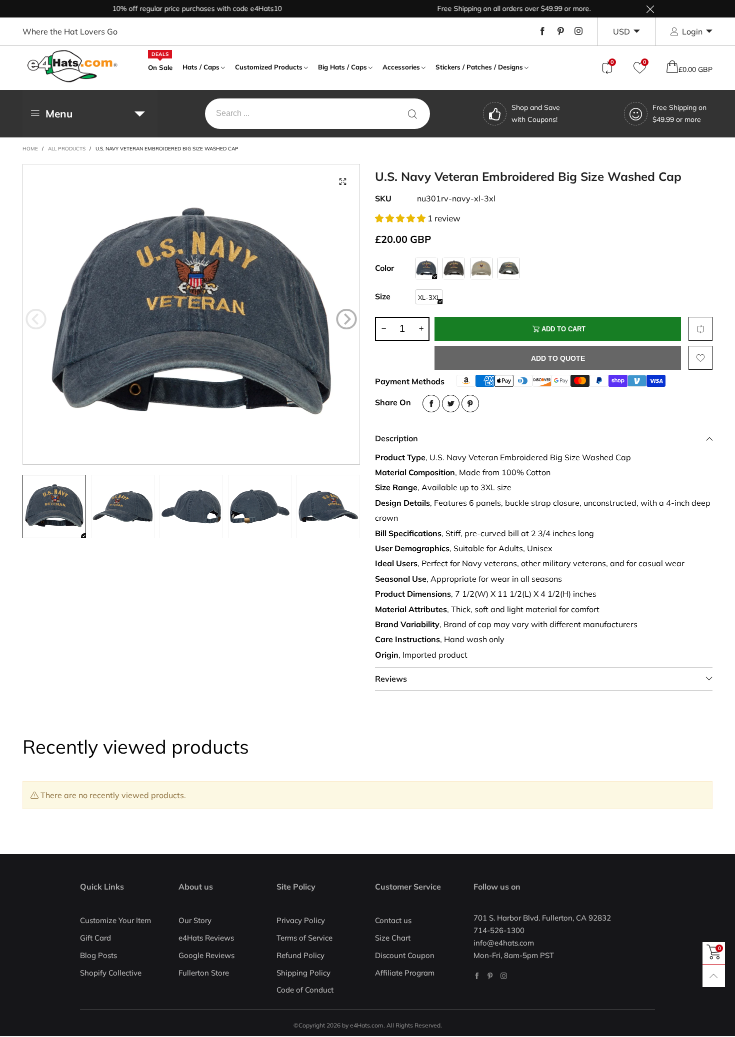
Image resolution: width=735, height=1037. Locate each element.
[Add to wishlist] (700, 358)
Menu (59, 113)
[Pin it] (470, 403)
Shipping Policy (303, 973)
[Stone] (481, 268)
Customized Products (268, 67)
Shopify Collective (111, 973)
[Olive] (509, 268)
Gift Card (95, 938)
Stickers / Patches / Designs (479, 67)
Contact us (393, 920)
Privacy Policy (300, 920)
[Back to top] (713, 976)
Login (692, 31)
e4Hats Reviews (206, 938)
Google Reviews (206, 955)
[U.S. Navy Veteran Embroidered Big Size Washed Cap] (192, 314)
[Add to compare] (700, 329)
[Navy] (426, 268)
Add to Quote (558, 358)
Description (396, 438)
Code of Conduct (305, 990)
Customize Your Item (115, 920)
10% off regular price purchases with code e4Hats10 (178, 8)
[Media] (342, 181)
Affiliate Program (404, 973)
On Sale (160, 66)
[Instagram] (579, 31)
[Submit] (412, 113)
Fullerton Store (203, 973)
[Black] (453, 268)
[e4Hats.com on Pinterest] (490, 976)
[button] (36, 319)
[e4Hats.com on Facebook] (476, 976)
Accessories (401, 67)
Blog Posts (98, 955)
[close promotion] (650, 8)
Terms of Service (304, 938)
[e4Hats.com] (72, 66)
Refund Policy (300, 955)
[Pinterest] (561, 31)
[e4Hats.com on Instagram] (504, 976)
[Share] (431, 403)
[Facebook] (543, 31)
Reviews (391, 679)
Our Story (195, 920)
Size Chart (392, 938)
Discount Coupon (404, 955)
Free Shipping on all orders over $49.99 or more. (495, 8)
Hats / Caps (201, 67)
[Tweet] (451, 403)
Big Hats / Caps (342, 67)
